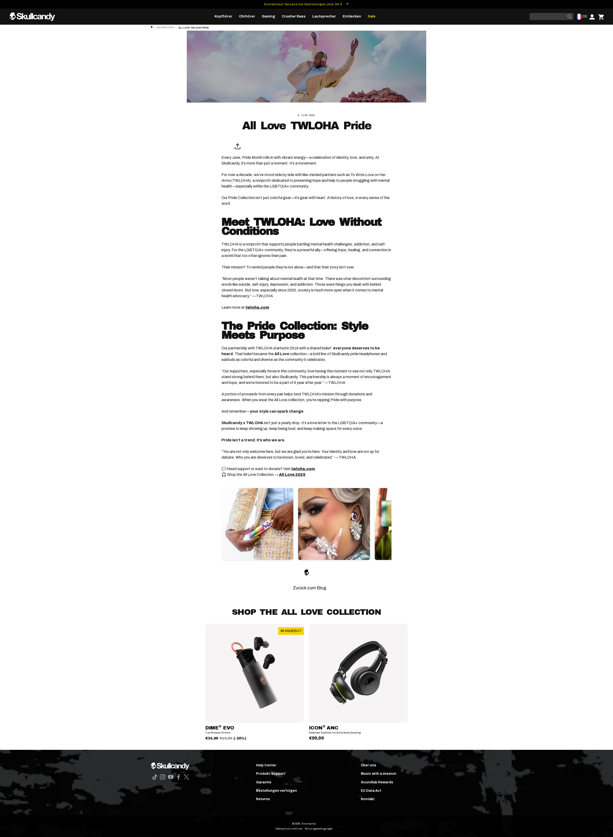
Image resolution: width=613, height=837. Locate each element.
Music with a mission (378, 773)
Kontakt (368, 799)
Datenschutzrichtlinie (288, 828)
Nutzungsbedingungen (319, 828)
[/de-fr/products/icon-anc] (358, 673)
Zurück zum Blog (309, 588)
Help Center (266, 765)
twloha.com (257, 307)
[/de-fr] (34, 17)
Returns (263, 799)
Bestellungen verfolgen (276, 790)
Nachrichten (165, 27)
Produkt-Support (270, 773)
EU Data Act (371, 790)
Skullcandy (309, 823)
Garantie (263, 782)
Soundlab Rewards (377, 782)
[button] (223, 16)
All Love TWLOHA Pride (193, 27)
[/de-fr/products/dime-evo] (254, 673)
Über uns (368, 765)
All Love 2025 (292, 475)
